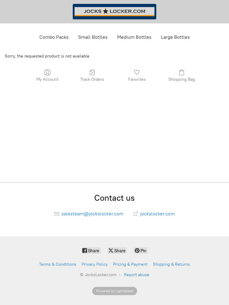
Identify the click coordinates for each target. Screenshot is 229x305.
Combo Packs (54, 37)
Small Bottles (93, 37)
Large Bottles (175, 37)
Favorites (137, 79)
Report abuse (136, 274)
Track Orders (92, 79)
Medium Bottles (134, 37)
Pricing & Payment (130, 264)
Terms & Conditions (57, 264)
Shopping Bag (181, 79)
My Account (47, 79)
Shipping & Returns (171, 264)
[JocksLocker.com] (114, 11)
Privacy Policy (95, 264)
